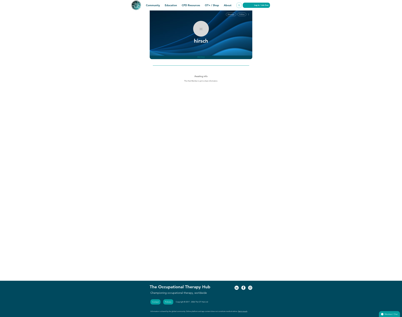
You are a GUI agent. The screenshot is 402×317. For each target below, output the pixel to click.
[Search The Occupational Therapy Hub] (239, 5)
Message (231, 14)
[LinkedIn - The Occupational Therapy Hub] (236, 288)
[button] (153, 5)
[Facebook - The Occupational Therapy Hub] (243, 288)
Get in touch (242, 311)
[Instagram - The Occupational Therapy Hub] (250, 288)
